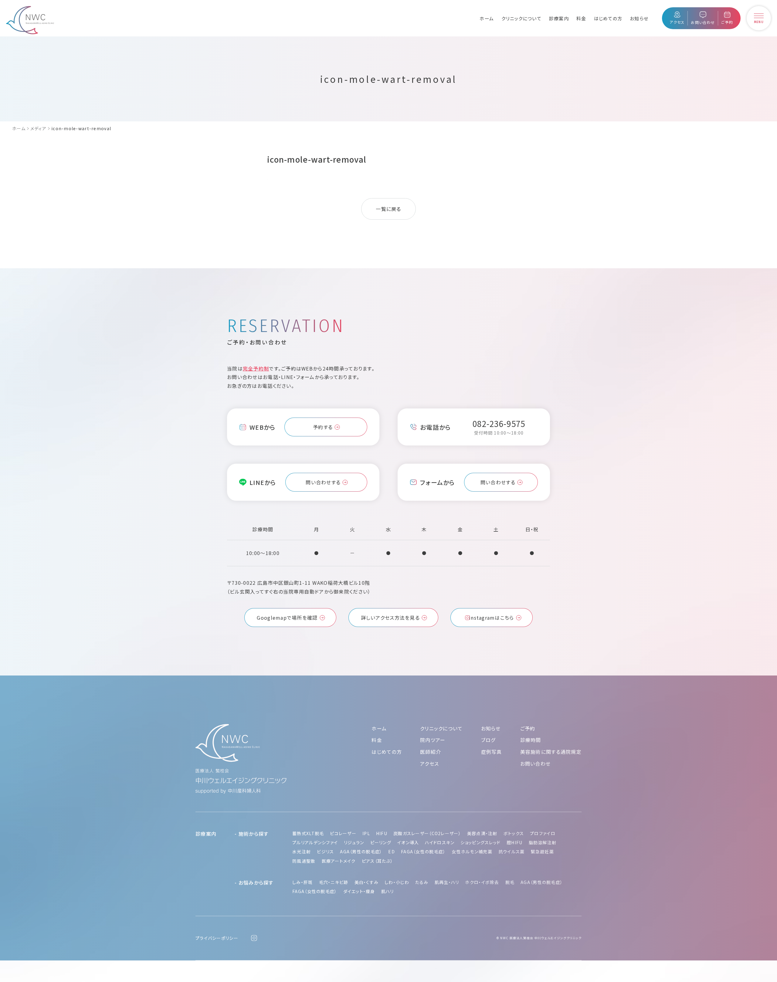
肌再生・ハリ (447, 882)
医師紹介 (430, 751)
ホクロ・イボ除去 (482, 882)
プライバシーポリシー (216, 938)
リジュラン (354, 842)
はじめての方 (608, 18)
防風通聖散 (303, 861)
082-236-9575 (499, 423)
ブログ (488, 739)
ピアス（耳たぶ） (377, 861)
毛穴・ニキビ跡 (333, 882)
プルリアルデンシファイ (315, 842)
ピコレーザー (343, 833)
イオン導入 (408, 842)
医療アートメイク (339, 861)
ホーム (487, 18)
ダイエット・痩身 (359, 891)
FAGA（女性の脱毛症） (423, 851)
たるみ (422, 882)
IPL (366, 833)
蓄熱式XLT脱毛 (308, 833)
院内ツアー (432, 739)
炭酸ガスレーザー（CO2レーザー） (427, 833)
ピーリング (380, 842)
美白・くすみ (367, 882)
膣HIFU (514, 842)
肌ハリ (387, 891)
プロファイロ (542, 833)
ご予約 (527, 728)
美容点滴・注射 (482, 833)
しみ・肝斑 (302, 882)
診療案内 (559, 18)
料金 (581, 18)
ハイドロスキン (439, 842)
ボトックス (514, 833)
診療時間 (530, 739)
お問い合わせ (535, 763)
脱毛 (510, 882)
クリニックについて (521, 18)
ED (391, 851)
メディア (38, 128)
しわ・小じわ (397, 882)
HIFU (381, 833)
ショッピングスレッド (480, 842)
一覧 (381, 208)
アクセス (429, 763)
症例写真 (491, 751)
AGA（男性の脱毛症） (361, 851)
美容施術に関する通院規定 (551, 751)
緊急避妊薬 (542, 851)
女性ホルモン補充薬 (472, 851)
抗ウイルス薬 (511, 851)
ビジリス (325, 851)
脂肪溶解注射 (543, 842)
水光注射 (301, 851)
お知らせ (639, 18)
